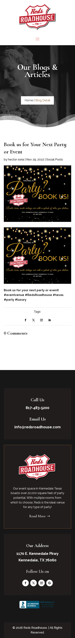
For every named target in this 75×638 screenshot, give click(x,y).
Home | (29, 100)
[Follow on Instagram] (41, 320)
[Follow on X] (33, 320)
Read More (37, 516)
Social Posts (54, 159)
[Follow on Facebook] (25, 320)
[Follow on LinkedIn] (49, 320)
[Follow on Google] (49, 583)
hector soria (16, 159)
